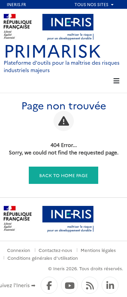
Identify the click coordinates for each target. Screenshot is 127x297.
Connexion (18, 250)
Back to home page (63, 175)
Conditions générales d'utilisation (42, 258)
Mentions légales (98, 250)
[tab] (117, 81)
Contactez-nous (55, 250)
